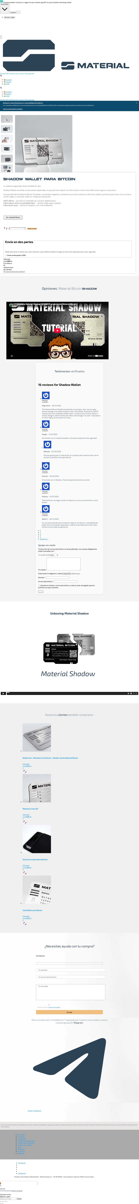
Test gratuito (29, 73)
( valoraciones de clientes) (14, 271)
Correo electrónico (45, 581)
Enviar (40, 591)
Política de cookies (25, 1145)
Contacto (12, 73)
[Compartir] (4, 1201)
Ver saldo (21, 1135)
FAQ (7, 73)
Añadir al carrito (32, 228)
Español (8, 80)
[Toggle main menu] (1, 37)
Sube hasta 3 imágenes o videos (50, 573)
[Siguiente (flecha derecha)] (2, 1203)
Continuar (13, 12)
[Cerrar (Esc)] (6, 1201)
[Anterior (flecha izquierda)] (1, 1203)
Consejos (21, 1137)
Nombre (42, 577)
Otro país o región (9, 17)
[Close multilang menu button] (18, 12)
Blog (19, 1147)
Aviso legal (22, 1139)
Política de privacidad (26, 1143)
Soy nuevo (20, 73)
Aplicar (19, 1199)
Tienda (2, 73)
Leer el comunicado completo (12, 109)
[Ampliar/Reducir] (1, 1201)
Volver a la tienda (17, 1191)
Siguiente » (44, 539)
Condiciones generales (26, 1141)
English (8, 82)
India (7, 84)
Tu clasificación (44, 555)
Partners (21, 1149)
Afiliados (21, 1153)
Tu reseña (42, 570)
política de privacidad (54, 1007)
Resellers (21, 1151)
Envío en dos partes (16, 255)
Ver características (13, 217)
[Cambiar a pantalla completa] (2, 1201)
